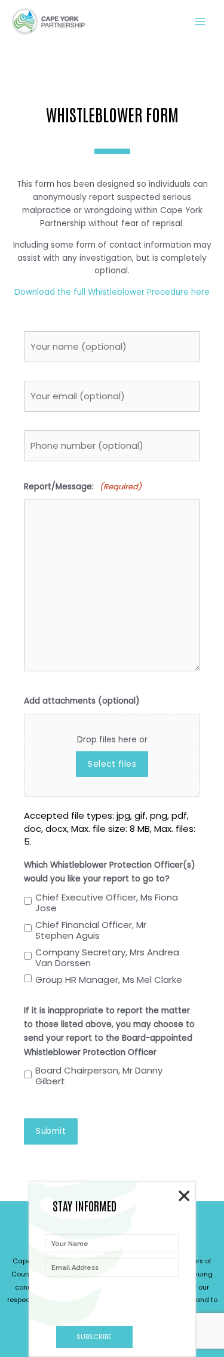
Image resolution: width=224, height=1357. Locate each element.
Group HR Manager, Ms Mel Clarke (108, 979)
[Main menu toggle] (200, 21)
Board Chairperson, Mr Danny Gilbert (98, 1076)
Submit (51, 1131)
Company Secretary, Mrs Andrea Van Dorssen (107, 958)
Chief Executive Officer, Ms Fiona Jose (106, 903)
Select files (112, 764)
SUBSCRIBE (94, 1336)
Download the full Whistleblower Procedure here (112, 292)
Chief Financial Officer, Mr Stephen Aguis (90, 930)
